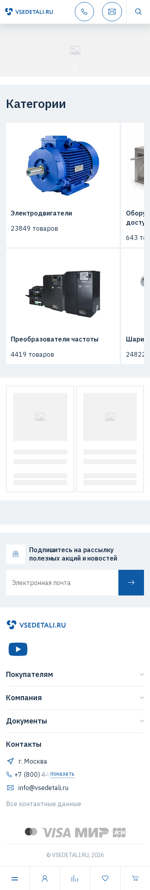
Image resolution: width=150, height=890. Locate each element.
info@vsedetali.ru (43, 787)
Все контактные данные (43, 804)
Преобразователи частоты (54, 339)
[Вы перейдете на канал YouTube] (18, 649)
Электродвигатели (41, 213)
